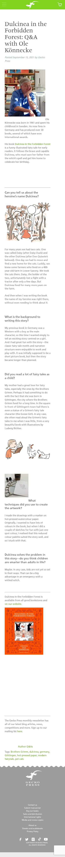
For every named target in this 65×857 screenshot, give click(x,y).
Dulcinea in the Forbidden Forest (32, 144)
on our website (13, 604)
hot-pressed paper (27, 755)
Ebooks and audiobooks (32, 829)
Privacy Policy (32, 832)
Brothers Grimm (19, 752)
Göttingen (10, 755)
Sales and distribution (32, 814)
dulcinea (33, 752)
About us (32, 825)
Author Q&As (25, 747)
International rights (32, 817)
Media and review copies (32, 820)
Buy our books (32, 811)
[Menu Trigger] (3, 4)
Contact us (32, 805)
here (19, 731)
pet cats (19, 759)
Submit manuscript (32, 808)
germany (44, 752)
